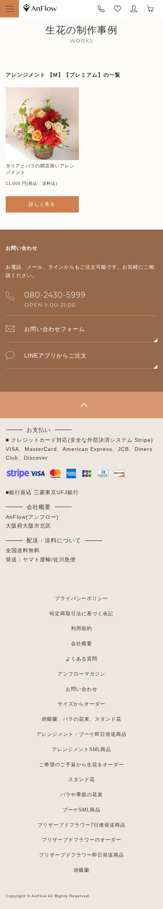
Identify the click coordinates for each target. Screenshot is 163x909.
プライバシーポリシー (81, 598)
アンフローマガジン (81, 674)
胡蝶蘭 (81, 870)
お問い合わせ (81, 689)
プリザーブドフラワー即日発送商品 (81, 855)
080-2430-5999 (55, 294)
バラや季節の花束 (81, 794)
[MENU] (9, 8)
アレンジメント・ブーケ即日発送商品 (81, 734)
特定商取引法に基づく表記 (81, 613)
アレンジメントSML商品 (81, 749)
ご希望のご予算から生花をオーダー (81, 764)
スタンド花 (81, 779)
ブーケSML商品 (81, 810)
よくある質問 (81, 659)
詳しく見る (42, 204)
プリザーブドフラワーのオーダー (81, 840)
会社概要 (81, 643)
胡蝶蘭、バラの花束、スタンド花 (81, 719)
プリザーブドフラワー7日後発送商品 (81, 825)
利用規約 (81, 628)
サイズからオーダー (81, 704)
